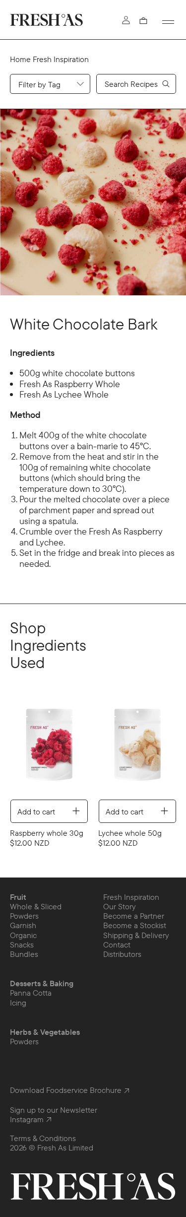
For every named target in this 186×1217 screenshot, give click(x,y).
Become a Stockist (134, 925)
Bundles (24, 954)
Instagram (27, 1119)
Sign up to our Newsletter (53, 1110)
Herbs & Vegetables (45, 1032)
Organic (23, 935)
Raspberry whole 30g (135, 833)
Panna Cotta (31, 993)
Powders (24, 916)
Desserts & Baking (41, 983)
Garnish (23, 925)
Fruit (18, 897)
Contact (116, 944)
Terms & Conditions (43, 1138)
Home (20, 59)
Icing (18, 1003)
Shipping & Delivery (136, 935)
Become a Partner (133, 916)
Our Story (119, 906)
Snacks (22, 944)
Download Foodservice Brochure (66, 1090)
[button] (144, 20)
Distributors (122, 954)
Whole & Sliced (36, 906)
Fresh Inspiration (61, 59)
